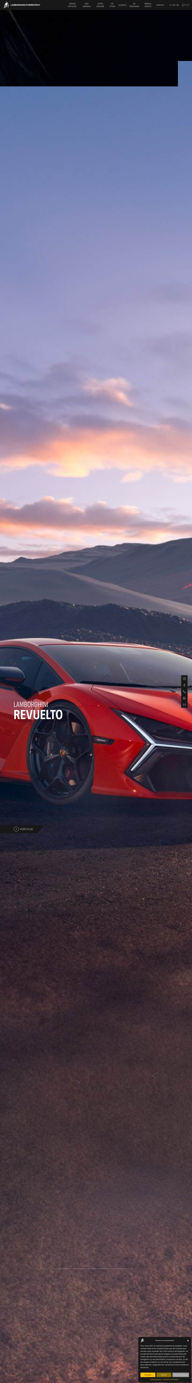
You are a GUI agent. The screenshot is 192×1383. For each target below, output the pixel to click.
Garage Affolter (72, 5)
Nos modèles (87, 5)
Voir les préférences (181, 1375)
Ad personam (134, 5)
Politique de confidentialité (170, 1379)
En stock (112, 5)
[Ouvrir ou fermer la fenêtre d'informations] (188, 5)
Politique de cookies (156, 1379)
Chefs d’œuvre (100, 5)
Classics (122, 5)
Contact (160, 5)
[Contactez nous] (184, 704)
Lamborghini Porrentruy (25, 5)
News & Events (148, 5)
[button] (188, 1340)
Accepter (147, 1375)
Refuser (164, 1375)
